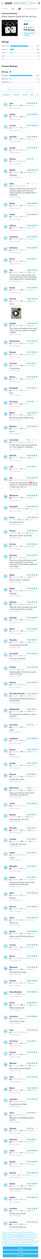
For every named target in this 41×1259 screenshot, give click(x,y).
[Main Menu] (2, 3)
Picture (16, 90)
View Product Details (29, 34)
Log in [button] (33, 3)
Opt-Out (20, 1252)
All (9, 90)
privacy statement (19, 1236)
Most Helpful (28, 90)
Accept (20, 1248)
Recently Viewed (31, 9)
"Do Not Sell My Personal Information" (17, 1244)
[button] (30, 3)
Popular (4, 9)
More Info (20, 1256)
